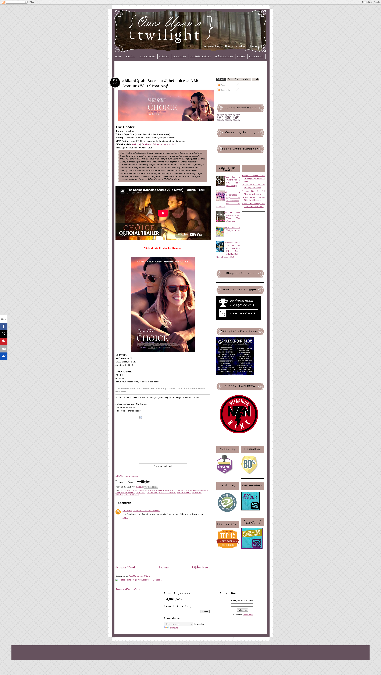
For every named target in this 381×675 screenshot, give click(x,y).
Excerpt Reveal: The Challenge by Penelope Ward (253, 179)
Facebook (146, 144)
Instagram (165, 144)
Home (118, 57)
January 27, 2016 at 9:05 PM (146, 510)
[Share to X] (150, 487)
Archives (246, 79)
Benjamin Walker (199, 490)
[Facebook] (3, 326)
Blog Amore (256, 57)
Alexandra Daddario (146, 490)
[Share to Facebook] (153, 487)
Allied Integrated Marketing (173, 490)
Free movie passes (125, 492)
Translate (174, 628)
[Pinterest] (3, 341)
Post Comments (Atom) (139, 576)
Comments (225, 90)
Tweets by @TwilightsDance (128, 589)
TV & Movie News (224, 57)
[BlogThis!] (147, 487)
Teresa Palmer (131, 495)
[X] (3, 334)
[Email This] (144, 487)
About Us (130, 57)
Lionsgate (152, 492)
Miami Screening (167, 492)
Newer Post (125, 567)
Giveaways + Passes (200, 57)
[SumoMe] (3, 356)
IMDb (174, 144)
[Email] (3, 348)
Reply (125, 517)
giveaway (140, 492)
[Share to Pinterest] (156, 487)
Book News (179, 57)
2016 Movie (129, 490)
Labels (256, 79)
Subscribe (221, 79)
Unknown (127, 510)
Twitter (156, 144)
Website (136, 144)
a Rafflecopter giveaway (126, 476)
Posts (222, 85)
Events (241, 57)
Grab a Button (234, 79)
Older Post (201, 567)
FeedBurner (248, 615)
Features (164, 57)
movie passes (184, 492)
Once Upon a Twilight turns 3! (232, 230)
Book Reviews (147, 57)
